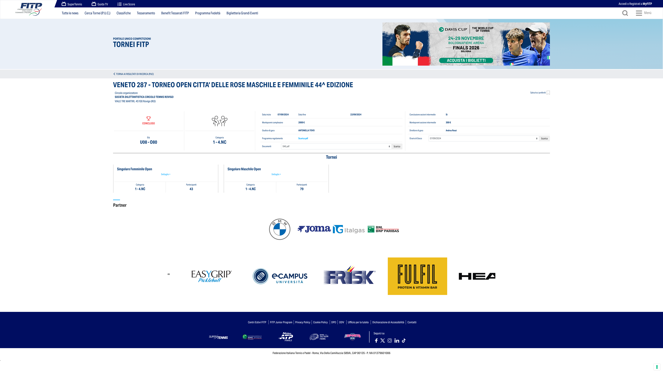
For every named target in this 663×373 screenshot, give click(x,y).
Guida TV (103, 4)
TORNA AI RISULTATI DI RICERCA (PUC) (135, 74)
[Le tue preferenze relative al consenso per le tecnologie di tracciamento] (657, 367)
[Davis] (466, 44)
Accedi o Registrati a (635, 4)
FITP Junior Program (281, 322)
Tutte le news (70, 13)
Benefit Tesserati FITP (175, 13)
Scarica (397, 146)
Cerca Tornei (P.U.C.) (97, 13)
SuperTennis (75, 4)
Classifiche (124, 13)
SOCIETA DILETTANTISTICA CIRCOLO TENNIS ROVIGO (144, 97)
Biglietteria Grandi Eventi (242, 13)
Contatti (411, 322)
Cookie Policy (320, 322)
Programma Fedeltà (207, 13)
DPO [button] (333, 322)
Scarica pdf (303, 138)
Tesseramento (146, 13)
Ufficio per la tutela (358, 322)
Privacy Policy (302, 322)
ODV (341, 322)
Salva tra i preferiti (538, 92)
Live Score (129, 4)
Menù (647, 13)
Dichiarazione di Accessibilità (388, 322)
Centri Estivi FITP (257, 322)
